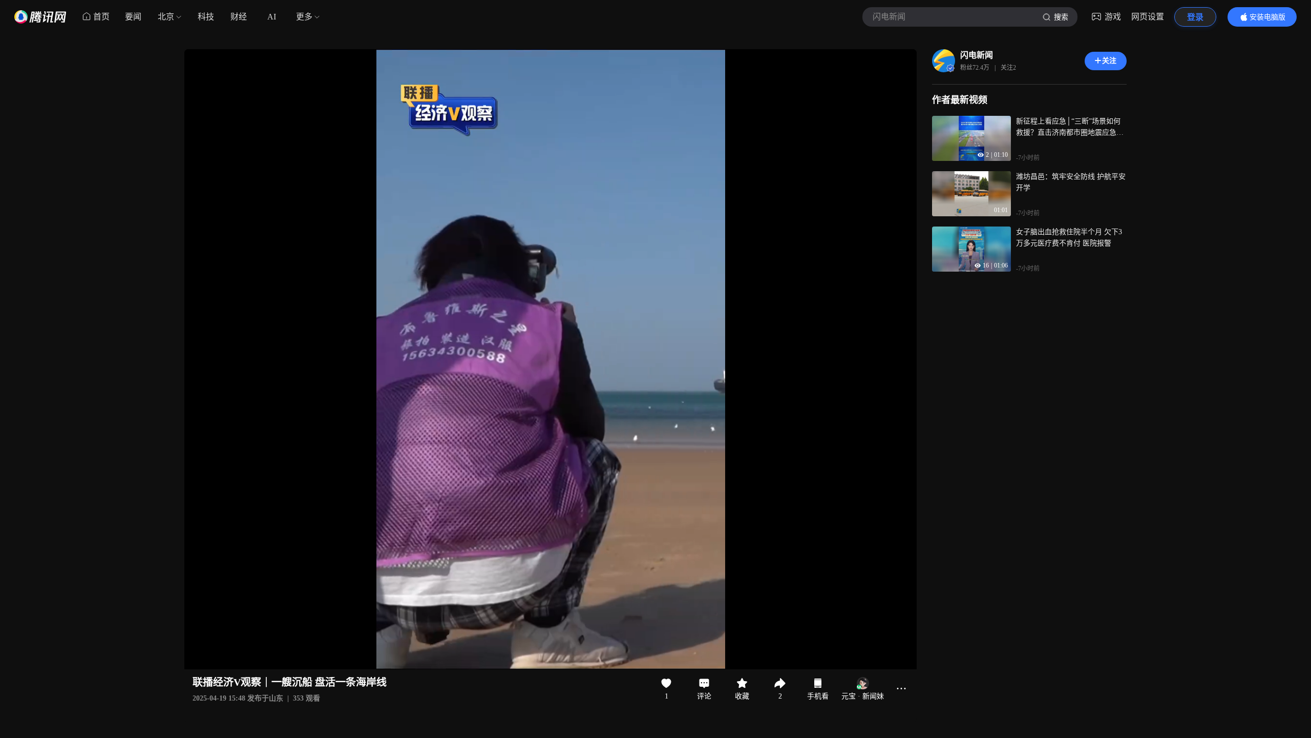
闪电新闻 (976, 55)
